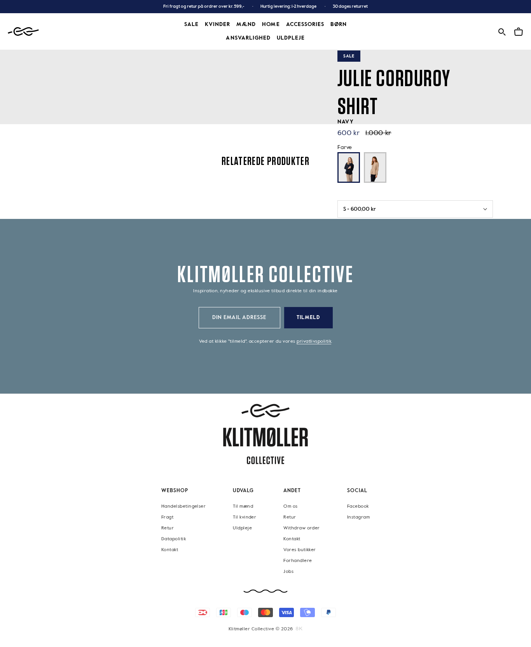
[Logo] (23, 31)
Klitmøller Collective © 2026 (261, 629)
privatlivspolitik (314, 341)
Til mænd (243, 506)
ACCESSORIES (305, 24)
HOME (270, 24)
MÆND (246, 24)
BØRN (338, 24)
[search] (502, 31)
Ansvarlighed (248, 38)
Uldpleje (291, 38)
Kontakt (169, 550)
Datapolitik (173, 539)
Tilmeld (308, 317)
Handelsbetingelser (183, 506)
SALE (191, 24)
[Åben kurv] (518, 31)
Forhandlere (297, 561)
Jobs (288, 571)
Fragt (167, 517)
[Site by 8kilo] (299, 628)
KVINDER (217, 24)
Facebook (358, 506)
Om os (290, 506)
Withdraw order (301, 528)
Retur (167, 528)
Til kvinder (244, 517)
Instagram (358, 517)
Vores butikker (299, 550)
